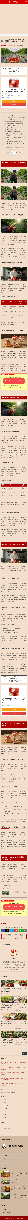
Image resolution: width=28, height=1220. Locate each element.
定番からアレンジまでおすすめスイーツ (16, 147)
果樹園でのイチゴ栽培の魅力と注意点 (14, 134)
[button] (3, 930)
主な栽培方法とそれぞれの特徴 (14, 128)
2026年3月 (5, 1099)
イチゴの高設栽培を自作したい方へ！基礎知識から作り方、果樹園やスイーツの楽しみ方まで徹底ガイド (18, 893)
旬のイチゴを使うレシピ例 (13, 149)
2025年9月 (5, 1111)
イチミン (14, 958)
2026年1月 (5, 1102)
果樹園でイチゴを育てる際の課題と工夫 (16, 141)
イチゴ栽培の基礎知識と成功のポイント (14, 126)
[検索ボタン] (26, 2)
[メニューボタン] (2, 2)
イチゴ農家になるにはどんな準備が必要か (15, 118)
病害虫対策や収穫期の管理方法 (14, 131)
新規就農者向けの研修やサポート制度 (15, 123)
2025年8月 (5, 1114)
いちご (4, 45)
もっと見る (14, 152)
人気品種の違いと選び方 (12, 129)
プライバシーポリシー (8, 1162)
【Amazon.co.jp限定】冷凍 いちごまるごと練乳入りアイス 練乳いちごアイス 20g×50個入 (13, 90)
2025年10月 (5, 1108)
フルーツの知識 (6, 1128)
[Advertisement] (14, 19)
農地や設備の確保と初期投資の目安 (15, 121)
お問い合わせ (6, 1159)
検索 (24, 1053)
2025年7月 (5, 1117)
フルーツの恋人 (14, 2)
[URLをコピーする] (25, 930)
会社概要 (5, 1155)
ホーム (4, 1152)
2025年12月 (5, 1105)
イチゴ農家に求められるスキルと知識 (15, 119)
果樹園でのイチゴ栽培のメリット (14, 136)
